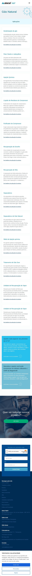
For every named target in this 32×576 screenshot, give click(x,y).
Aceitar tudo (16, 564)
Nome (5, 455)
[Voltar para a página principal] (8, 3)
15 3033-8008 (5, 544)
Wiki (3, 495)
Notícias (4, 497)
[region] (16, 563)
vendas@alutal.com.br (7, 547)
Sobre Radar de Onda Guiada (9, 521)
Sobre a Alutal (5, 482)
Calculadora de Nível (7, 534)
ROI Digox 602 (5, 537)
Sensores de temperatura (8, 527)
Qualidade (4, 490)
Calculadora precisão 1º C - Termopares (11, 532)
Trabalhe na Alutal (6, 485)
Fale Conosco (5, 502)
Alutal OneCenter (6, 492)
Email (5, 461)
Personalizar (16, 568)
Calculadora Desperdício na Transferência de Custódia (15, 539)
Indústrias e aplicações (7, 499)
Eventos (4, 487)
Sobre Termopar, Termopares (9, 519)
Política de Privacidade (7, 507)
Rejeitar (16, 572)
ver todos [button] (16, 421)
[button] (29, 3)
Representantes (5, 504)
